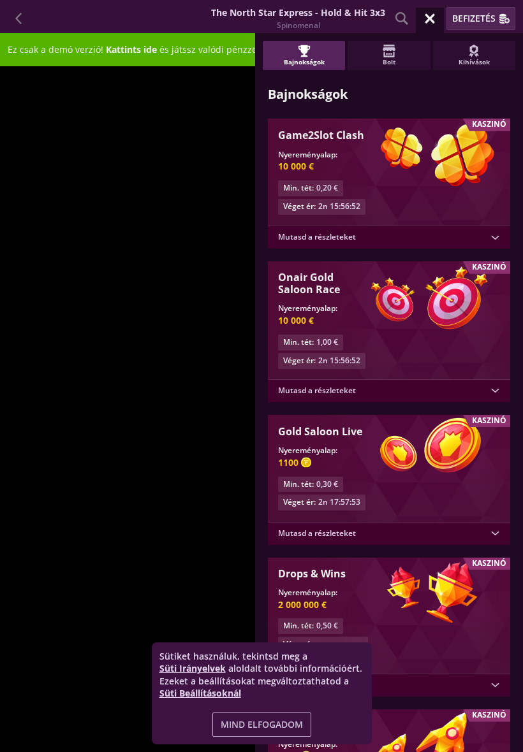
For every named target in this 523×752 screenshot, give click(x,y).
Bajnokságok (304, 61)
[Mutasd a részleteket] (495, 238)
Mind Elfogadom (262, 724)
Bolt (389, 61)
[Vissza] (19, 18)
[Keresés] (401, 18)
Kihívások (474, 61)
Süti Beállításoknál (200, 693)
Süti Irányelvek (192, 668)
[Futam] (429, 18)
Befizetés (474, 18)
